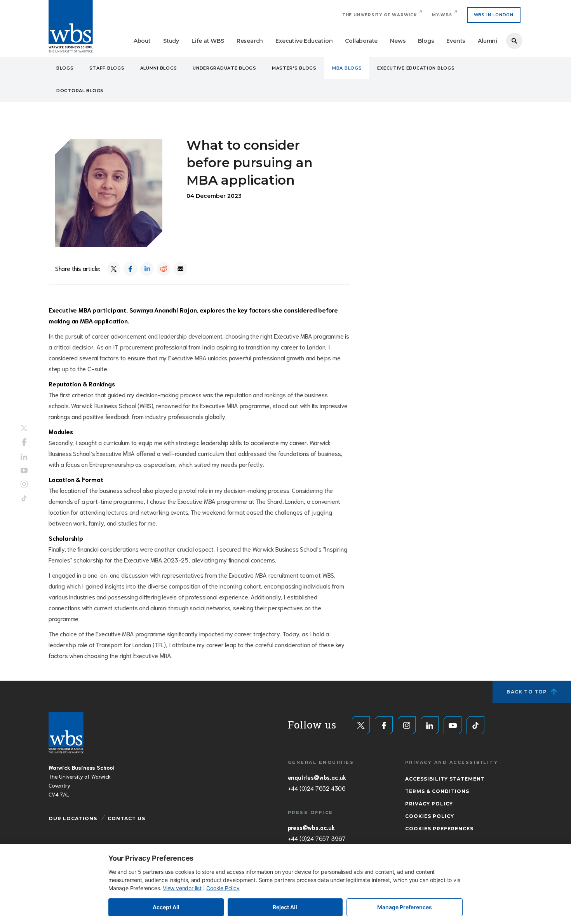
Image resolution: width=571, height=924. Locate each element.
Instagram (24, 484)
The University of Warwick (379, 14)
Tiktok (24, 498)
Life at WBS (207, 40)
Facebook (24, 442)
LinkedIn (24, 457)
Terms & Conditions (437, 791)
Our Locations (73, 818)
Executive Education (304, 40)
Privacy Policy (429, 804)
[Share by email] (180, 269)
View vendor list (182, 888)
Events (455, 40)
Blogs (426, 40)
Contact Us (126, 818)
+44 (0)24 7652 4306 (317, 788)
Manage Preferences (404, 907)
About (142, 40)
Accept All (166, 907)
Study (171, 40)
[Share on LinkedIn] (147, 269)
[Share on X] (113, 269)
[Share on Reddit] (164, 269)
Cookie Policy (222, 888)
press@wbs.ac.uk (311, 827)
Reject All (285, 907)
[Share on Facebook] (130, 269)
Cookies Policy (429, 816)
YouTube (24, 470)
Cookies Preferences (439, 828)
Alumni (487, 40)
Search (514, 41)
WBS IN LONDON (494, 14)
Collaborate (361, 40)
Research (250, 40)
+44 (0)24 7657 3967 (317, 838)
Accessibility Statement (445, 779)
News (398, 40)
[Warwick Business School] (71, 26)
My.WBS (442, 14)
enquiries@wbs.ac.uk (317, 777)
